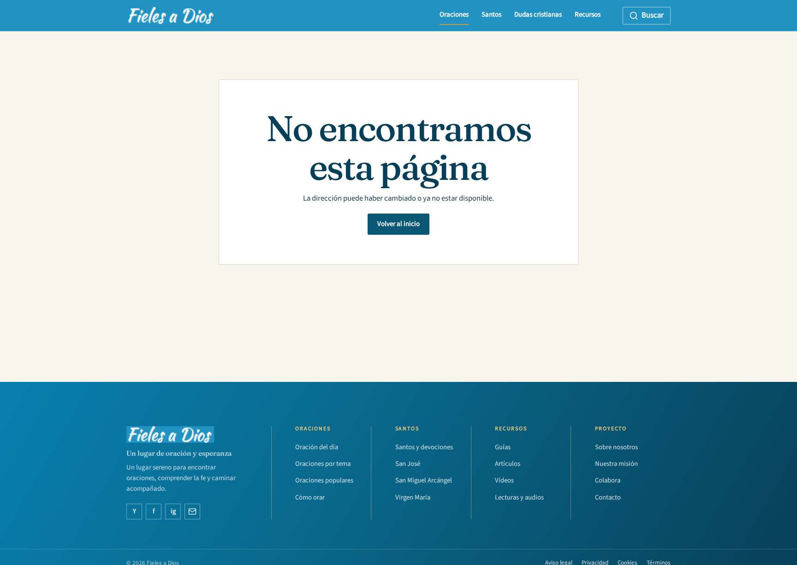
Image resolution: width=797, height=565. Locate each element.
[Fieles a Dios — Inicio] (171, 16)
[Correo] (192, 511)
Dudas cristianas (538, 14)
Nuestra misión (616, 464)
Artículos (507, 464)
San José (407, 464)
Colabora (607, 480)
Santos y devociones (424, 447)
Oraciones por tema (323, 464)
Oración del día (316, 447)
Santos (491, 14)
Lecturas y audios (519, 497)
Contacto (608, 497)
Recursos (588, 14)
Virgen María (412, 497)
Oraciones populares (324, 480)
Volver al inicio (398, 224)
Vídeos (504, 480)
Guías (503, 447)
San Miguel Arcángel (423, 480)
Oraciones (454, 14)
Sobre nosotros (616, 447)
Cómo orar (310, 497)
